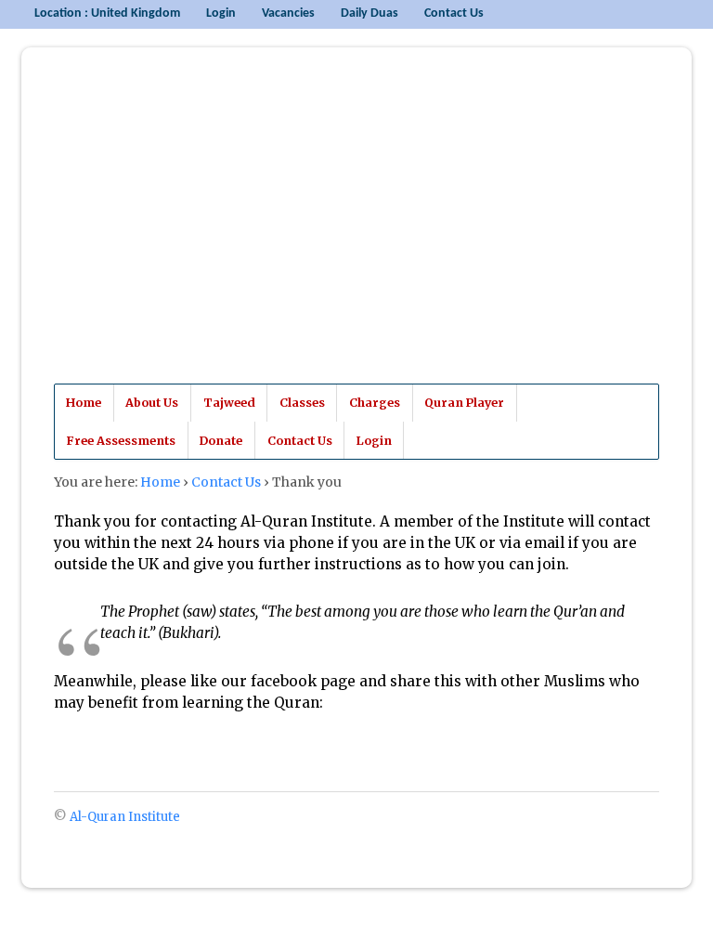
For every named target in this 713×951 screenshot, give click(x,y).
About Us (151, 403)
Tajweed (229, 403)
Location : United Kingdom (107, 13)
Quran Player (464, 403)
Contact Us (454, 13)
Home (83, 403)
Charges (374, 403)
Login (221, 13)
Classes (302, 403)
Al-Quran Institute (186, 231)
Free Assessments (120, 441)
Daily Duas (369, 13)
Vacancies (288, 13)
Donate (221, 441)
